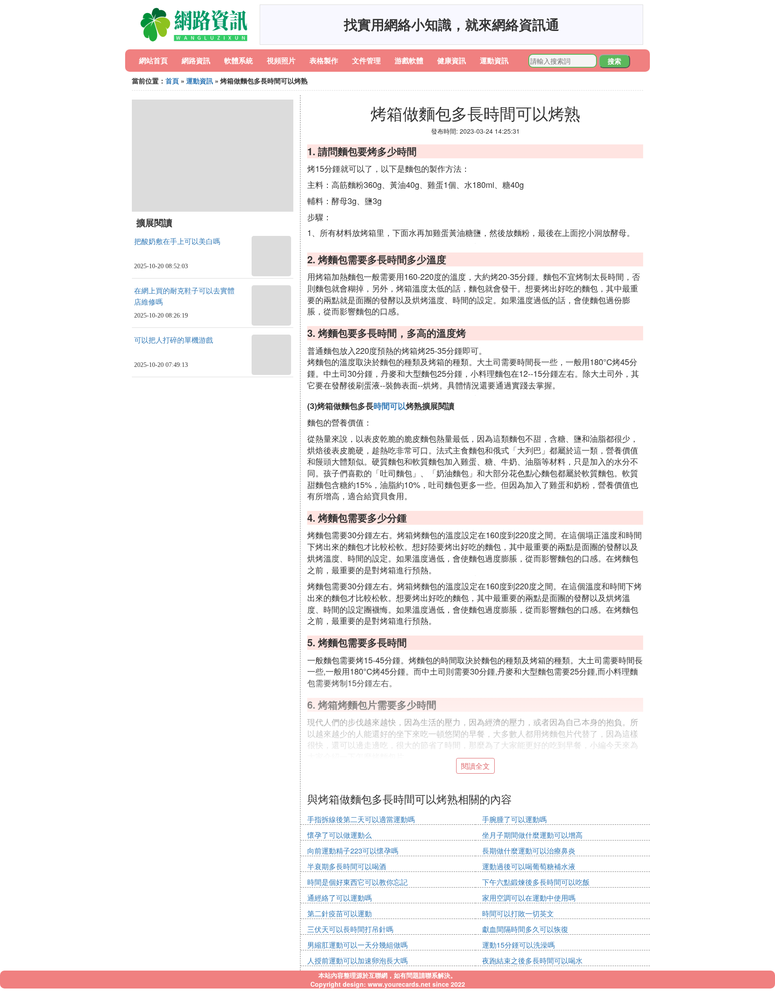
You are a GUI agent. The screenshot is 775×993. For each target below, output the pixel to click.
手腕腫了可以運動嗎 (514, 819)
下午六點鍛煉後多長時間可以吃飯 (536, 882)
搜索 (614, 61)
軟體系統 (238, 60)
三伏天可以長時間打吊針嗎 (350, 929)
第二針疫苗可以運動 (339, 913)
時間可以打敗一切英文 (518, 913)
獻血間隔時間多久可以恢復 (525, 929)
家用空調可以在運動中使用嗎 (528, 898)
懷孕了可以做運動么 (339, 835)
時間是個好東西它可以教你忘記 (357, 882)
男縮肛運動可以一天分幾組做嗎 (357, 945)
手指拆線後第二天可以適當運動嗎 (361, 819)
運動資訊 (494, 60)
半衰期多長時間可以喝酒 (346, 866)
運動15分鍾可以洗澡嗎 (518, 945)
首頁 (172, 81)
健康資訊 (451, 60)
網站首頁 (153, 60)
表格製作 (323, 60)
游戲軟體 (409, 60)
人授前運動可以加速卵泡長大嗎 (357, 960)
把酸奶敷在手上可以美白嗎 (177, 241)
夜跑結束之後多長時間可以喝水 (532, 960)
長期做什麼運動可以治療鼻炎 (528, 850)
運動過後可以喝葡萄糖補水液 (528, 866)
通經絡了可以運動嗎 (339, 898)
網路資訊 (196, 60)
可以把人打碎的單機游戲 (173, 340)
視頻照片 (281, 60)
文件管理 (366, 60)
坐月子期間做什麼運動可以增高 (532, 835)
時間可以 (390, 406)
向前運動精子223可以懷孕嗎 (352, 850)
